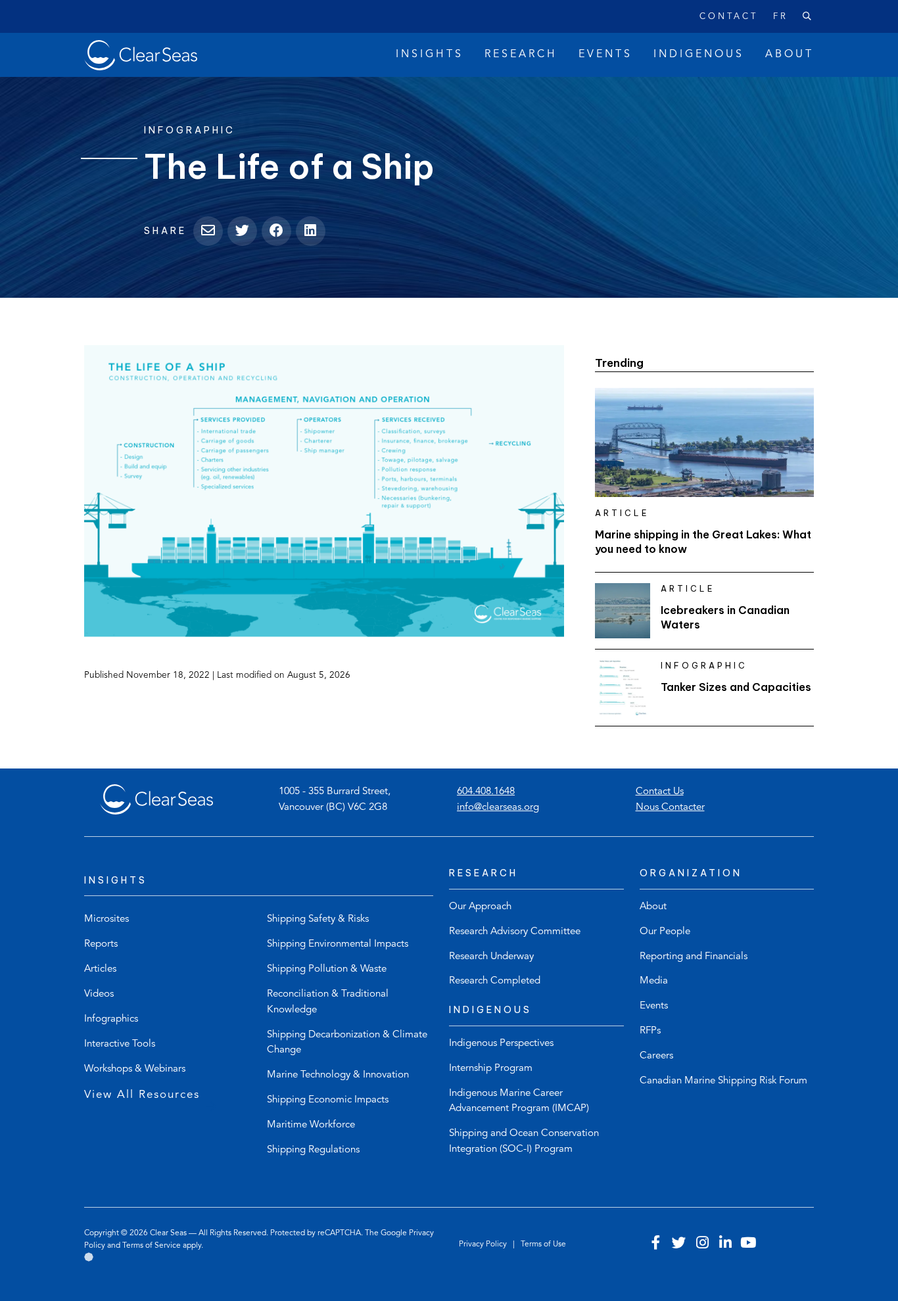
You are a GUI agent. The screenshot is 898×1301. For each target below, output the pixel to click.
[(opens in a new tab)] (324, 491)
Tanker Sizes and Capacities (736, 687)
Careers (656, 1056)
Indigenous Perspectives (501, 1044)
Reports (101, 944)
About (653, 907)
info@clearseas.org (498, 808)
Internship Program (490, 1069)
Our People (665, 932)
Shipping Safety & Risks (318, 919)
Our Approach (480, 907)
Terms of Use (543, 1244)
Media (654, 981)
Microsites (106, 919)
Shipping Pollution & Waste (327, 969)
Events (654, 1006)
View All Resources (142, 1094)
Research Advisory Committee (514, 932)
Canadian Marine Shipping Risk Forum (723, 1081)
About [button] (789, 54)
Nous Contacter (670, 808)
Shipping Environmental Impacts (337, 944)
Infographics (111, 1019)
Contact (728, 16)
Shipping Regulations (313, 1150)
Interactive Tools (119, 1044)
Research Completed (494, 981)
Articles (100, 969)
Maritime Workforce (311, 1125)
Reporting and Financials (693, 957)
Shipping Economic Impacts (328, 1100)
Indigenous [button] (698, 54)
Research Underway (491, 957)
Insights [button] (429, 54)
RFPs (650, 1031)
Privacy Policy (484, 1244)
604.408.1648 (486, 792)
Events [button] (605, 54)
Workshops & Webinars (134, 1069)
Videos (99, 994)
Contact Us (660, 792)
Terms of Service (151, 1246)
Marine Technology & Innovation (338, 1075)
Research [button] (520, 54)
